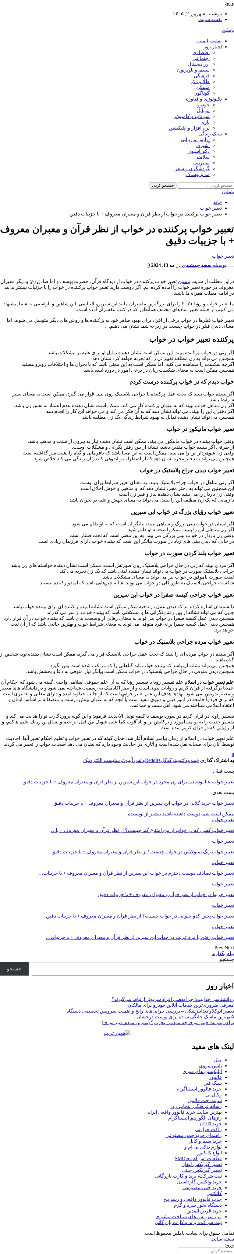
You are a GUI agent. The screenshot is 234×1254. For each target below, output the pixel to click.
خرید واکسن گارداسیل (199, 1181)
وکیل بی (213, 1094)
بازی (205, 122)
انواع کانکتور (209, 1152)
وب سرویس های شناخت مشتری (188, 1216)
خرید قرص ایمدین (204, 1210)
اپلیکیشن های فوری (202, 1071)
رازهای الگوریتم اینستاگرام (195, 1117)
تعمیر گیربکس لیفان (201, 1164)
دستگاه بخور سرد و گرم (198, 1205)
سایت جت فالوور (204, 1100)
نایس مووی (210, 1065)
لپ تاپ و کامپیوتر (192, 116)
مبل (218, 1059)
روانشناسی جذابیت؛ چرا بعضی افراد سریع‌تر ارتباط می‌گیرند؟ (173, 999)
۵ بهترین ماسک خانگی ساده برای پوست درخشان (185, 1016)
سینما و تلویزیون (193, 69)
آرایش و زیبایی (195, 139)
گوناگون (201, 93)
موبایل (203, 110)
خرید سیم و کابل (205, 1141)
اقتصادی (201, 52)
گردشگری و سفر (192, 168)
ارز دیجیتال (199, 64)
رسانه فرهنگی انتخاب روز (196, 1106)
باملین (228, 30)
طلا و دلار (200, 81)
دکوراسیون (198, 151)
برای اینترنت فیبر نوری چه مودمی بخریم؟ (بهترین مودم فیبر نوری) (168, 1022)
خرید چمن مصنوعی (202, 1187)
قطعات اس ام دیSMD (198, 1158)
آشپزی (203, 145)
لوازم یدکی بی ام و (203, 1146)
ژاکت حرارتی (208, 1129)
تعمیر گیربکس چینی (202, 1170)
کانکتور (214, 1193)
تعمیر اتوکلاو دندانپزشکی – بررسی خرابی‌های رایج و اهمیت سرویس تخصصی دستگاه (150, 1010)
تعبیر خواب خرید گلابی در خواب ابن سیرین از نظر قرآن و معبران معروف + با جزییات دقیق (143, 803)
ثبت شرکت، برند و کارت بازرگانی (188, 1176)
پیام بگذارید (223, 953)
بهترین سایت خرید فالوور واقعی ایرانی (183, 1112)
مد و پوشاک (198, 174)
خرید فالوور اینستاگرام (199, 1088)
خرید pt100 (211, 1123)
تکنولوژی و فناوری (203, 98)
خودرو (203, 104)
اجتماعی (201, 58)
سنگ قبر (213, 1083)
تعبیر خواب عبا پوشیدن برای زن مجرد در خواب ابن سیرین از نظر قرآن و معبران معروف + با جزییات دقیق (128, 781)
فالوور (215, 1077)
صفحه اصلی (209, 40)
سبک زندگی (210, 133)
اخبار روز (213, 46)
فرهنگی (202, 75)
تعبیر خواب (223, 256)
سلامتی (202, 157)
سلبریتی (201, 162)
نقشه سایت (210, 19)
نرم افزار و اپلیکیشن (189, 128)
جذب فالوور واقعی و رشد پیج (192, 1199)
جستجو (227, 959)
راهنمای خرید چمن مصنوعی (193, 1135)
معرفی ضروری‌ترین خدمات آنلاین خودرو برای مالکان (181, 1005)
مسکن (203, 87)
